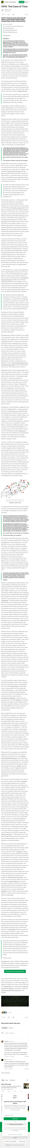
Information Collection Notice (19, 1129)
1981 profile (11, 929)
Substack (8, 1145)
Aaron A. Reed (8, 9)
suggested (24, 781)
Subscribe (21, 2)
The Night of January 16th (17, 208)
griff (5, 1059)
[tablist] (7, 1027)
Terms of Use (23, 1127)
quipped (19, 852)
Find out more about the (15, 18)
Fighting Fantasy (14, 686)
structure (4, 542)
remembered (4, 601)
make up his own (22, 91)
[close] (26, 1095)
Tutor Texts (4, 222)
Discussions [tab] (12, 1080)
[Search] (27, 1080)
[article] (15, 1087)
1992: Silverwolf (6, 1084)
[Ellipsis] (28, 1041)
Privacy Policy (16, 1130)
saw (26, 411)
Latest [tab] (6, 1080)
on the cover (22, 431)
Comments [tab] (4, 1028)
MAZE (18, 700)
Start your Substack (11, 1141)
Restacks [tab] (11, 1028)
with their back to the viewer (15, 877)
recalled (19, 766)
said (16, 725)
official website (8, 986)
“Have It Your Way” (6, 834)
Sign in (27, 2)
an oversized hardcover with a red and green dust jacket (14, 364)
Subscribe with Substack (16, 1124)
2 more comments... (6, 1073)
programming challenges (8, 698)
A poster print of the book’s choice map (11, 990)
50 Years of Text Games (13, 18)
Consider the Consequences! (14, 171)
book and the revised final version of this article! (13, 20)
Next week (4, 961)
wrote (20, 737)
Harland (6, 1041)
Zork (17, 768)
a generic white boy (13, 881)
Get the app (22, 1141)
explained (3, 891)
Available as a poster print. (15, 502)
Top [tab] (3, 1080)
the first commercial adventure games (13, 757)
